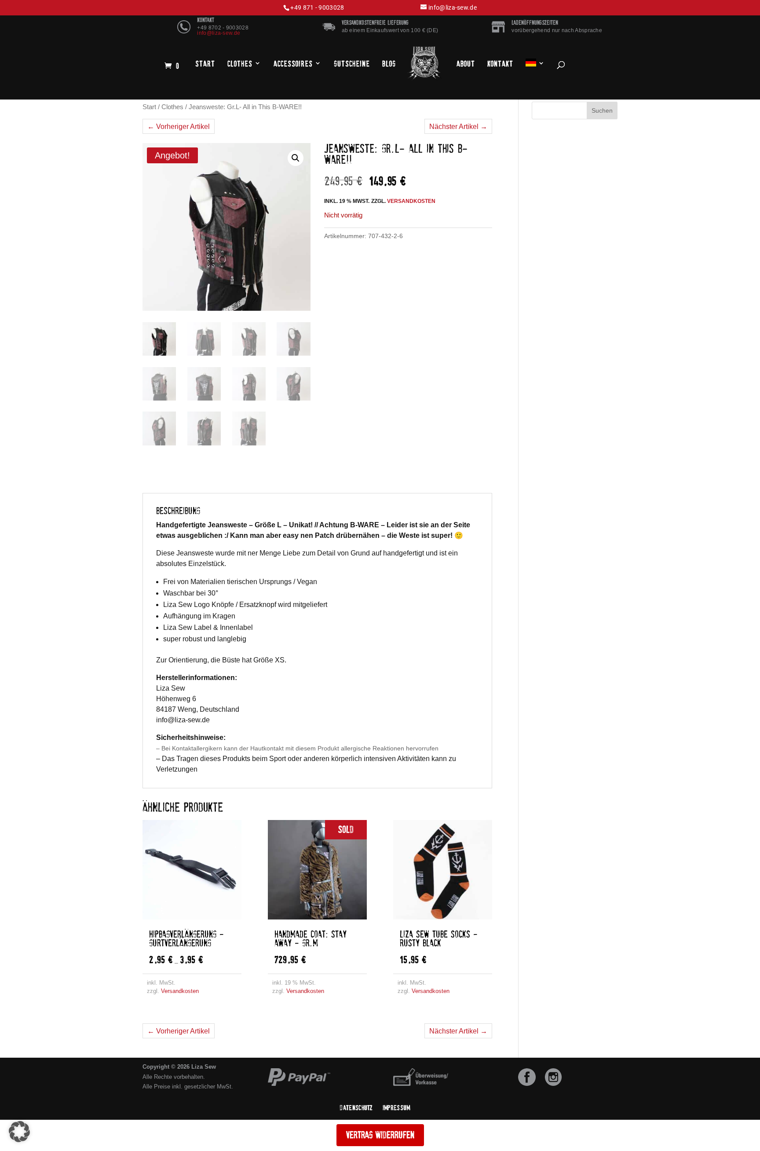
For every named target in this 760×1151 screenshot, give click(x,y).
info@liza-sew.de (218, 33)
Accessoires (293, 64)
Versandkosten (411, 201)
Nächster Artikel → (458, 126)
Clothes (239, 64)
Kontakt (500, 64)
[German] (535, 64)
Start (205, 64)
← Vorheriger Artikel (178, 126)
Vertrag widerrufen (380, 1135)
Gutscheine (352, 64)
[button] (295, 158)
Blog (389, 64)
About (466, 64)
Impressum (396, 1107)
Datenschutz (356, 1107)
